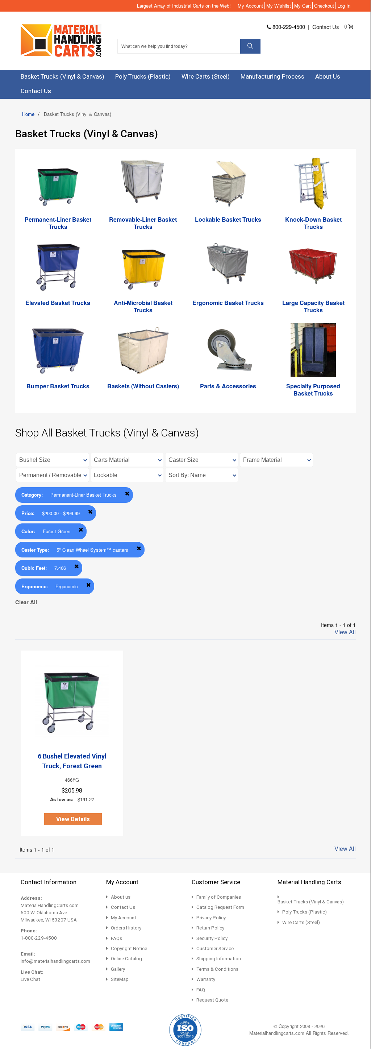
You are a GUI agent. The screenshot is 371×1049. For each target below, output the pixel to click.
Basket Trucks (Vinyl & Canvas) (311, 901)
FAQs (116, 938)
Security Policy (212, 938)
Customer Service (215, 948)
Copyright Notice (129, 948)
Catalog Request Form (220, 907)
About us (120, 897)
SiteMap (120, 979)
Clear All (26, 602)
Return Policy (210, 927)
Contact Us (123, 907)
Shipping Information (218, 958)
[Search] (250, 46)
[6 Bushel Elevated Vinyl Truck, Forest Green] (72, 702)
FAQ (200, 989)
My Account (250, 5)
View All (345, 632)
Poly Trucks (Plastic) (304, 912)
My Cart (302, 5)
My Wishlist (278, 5)
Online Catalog (126, 958)
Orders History (126, 927)
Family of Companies (218, 897)
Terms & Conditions (217, 969)
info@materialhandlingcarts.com (55, 961)
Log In (343, 5)
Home (28, 113)
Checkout (324, 5)
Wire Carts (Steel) (301, 922)
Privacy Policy (211, 917)
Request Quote (212, 1000)
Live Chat (30, 979)
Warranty (205, 979)
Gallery (118, 969)
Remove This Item (127, 493)
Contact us (325, 26)
